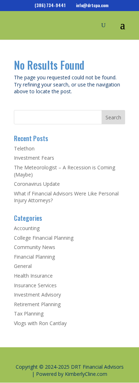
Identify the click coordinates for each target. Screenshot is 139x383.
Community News (34, 247)
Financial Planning (34, 256)
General (23, 266)
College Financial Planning (43, 237)
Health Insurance (33, 275)
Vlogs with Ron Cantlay (40, 323)
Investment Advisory (37, 294)
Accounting (27, 228)
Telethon (24, 148)
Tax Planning (28, 313)
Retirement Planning (37, 304)
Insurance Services (35, 285)
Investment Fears (34, 157)
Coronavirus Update (37, 183)
